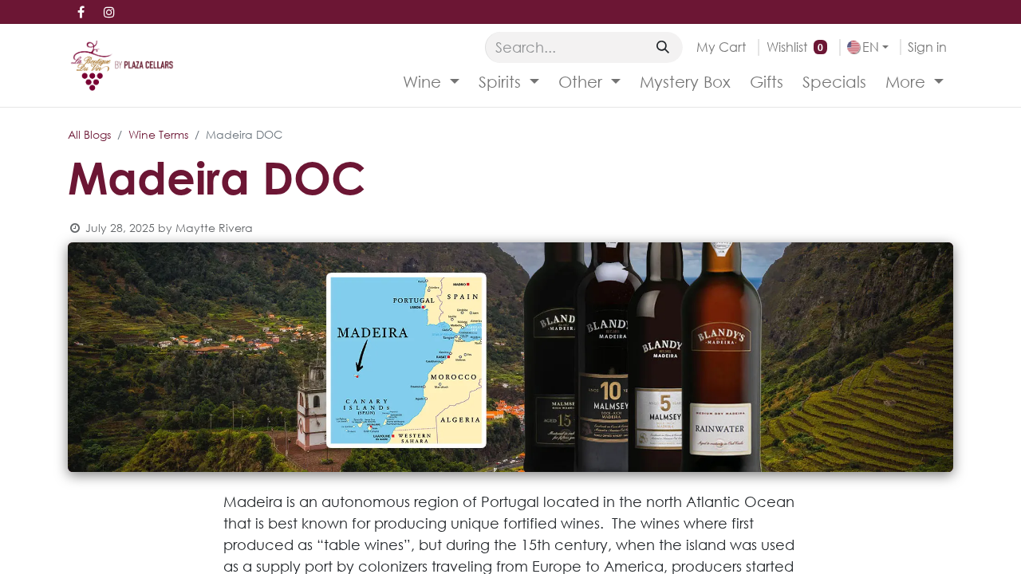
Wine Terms (158, 134)
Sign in (927, 46)
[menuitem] (431, 82)
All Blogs (89, 134)
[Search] (663, 47)
